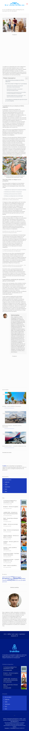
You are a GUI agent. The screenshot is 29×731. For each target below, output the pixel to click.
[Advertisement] (14, 50)
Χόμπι (6, 491)
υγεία (23, 580)
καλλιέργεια (4, 580)
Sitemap (10, 720)
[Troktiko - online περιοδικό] (14, 4)
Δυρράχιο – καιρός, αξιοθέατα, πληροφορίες (11, 406)
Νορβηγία (16, 576)
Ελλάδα (9, 576)
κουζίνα (11, 580)
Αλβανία (3, 576)
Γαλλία (6, 576)
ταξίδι (21, 580)
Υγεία (6, 489)
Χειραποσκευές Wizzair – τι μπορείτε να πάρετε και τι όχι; (14, 446)
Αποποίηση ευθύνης (15, 724)
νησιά (19, 580)
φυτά (6, 581)
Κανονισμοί (7, 724)
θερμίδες (17, 578)
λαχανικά (16, 580)
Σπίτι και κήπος (8, 479)
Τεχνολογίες (7, 486)
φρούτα (3, 581)
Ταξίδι (6, 484)
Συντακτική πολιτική (14, 725)
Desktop (14, 726)
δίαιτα (11, 578)
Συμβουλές (7, 482)
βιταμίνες (6, 578)
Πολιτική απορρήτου (9, 722)
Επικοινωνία (22, 725)
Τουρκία (19, 576)
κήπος (23, 578)
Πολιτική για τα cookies (19, 722)
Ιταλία (12, 577)
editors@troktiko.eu (14, 721)
